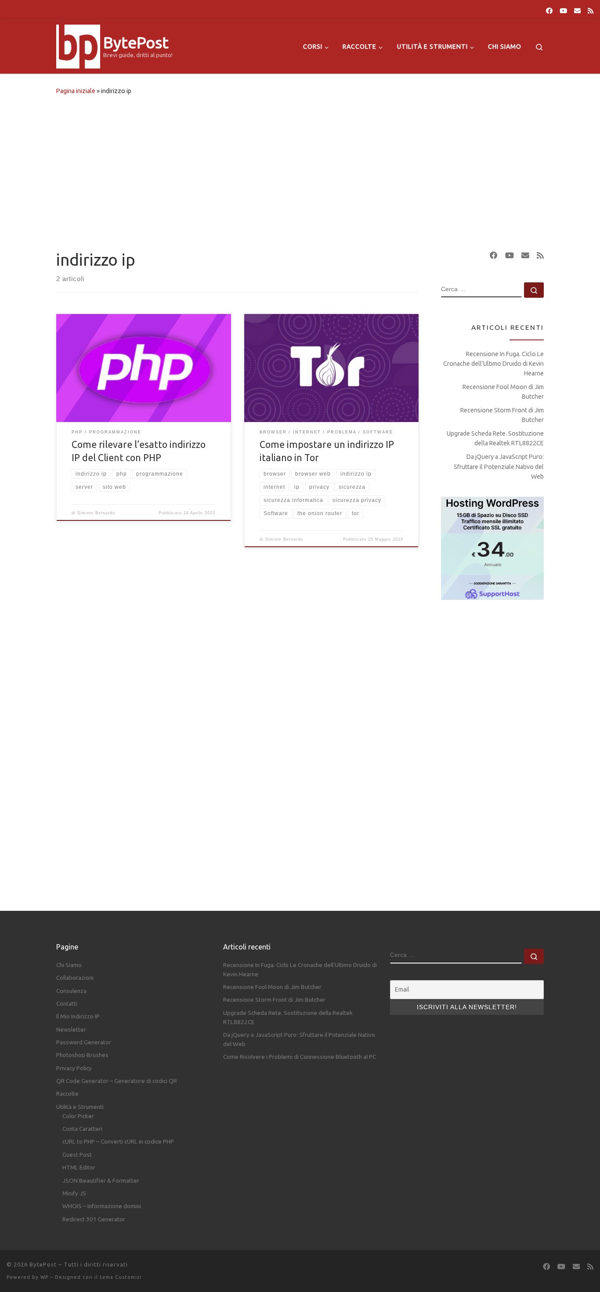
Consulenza (71, 990)
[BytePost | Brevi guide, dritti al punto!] (78, 45)
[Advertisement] (300, 170)
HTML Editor (78, 1167)
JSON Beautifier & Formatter (100, 1180)
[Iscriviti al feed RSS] (590, 11)
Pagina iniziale (75, 90)
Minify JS (74, 1193)
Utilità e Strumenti (80, 1106)
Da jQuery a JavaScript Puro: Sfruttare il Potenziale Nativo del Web (499, 466)
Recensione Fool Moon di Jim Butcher (503, 391)
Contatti (66, 1003)
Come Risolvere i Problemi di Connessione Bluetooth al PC (299, 1056)
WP (44, 1277)
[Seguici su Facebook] (549, 11)
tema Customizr (121, 1277)
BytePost (43, 1264)
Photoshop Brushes (82, 1054)
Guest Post (77, 1154)
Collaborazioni (75, 977)
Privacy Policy (74, 1068)
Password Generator (83, 1042)
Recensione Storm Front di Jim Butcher (502, 415)
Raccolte (67, 1093)
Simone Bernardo (96, 513)
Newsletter (71, 1029)
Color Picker (78, 1115)
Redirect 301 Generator (93, 1219)
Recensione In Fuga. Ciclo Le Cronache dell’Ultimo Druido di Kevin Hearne (493, 363)
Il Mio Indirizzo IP (78, 1016)
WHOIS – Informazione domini (101, 1205)
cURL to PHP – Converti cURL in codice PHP (118, 1141)
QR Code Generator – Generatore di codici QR (116, 1080)
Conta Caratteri (82, 1128)
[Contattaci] (577, 11)
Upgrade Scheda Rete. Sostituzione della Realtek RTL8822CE (495, 438)
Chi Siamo (69, 964)
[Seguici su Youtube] (563, 11)
